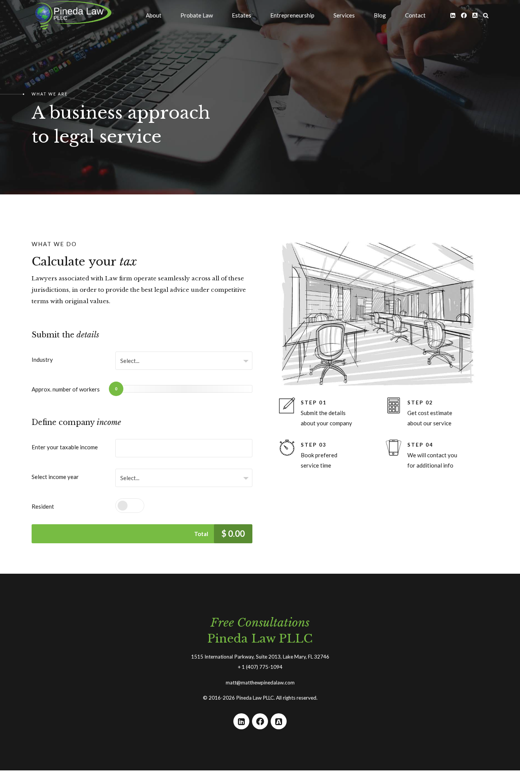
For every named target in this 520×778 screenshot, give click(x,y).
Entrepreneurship (292, 15)
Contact (415, 15)
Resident (43, 506)
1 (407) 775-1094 (262, 667)
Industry (42, 359)
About (153, 15)
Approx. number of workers (66, 389)
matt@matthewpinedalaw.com (260, 682)
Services (344, 15)
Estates (241, 15)
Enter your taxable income (65, 447)
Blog (380, 15)
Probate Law (196, 15)
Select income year (55, 476)
